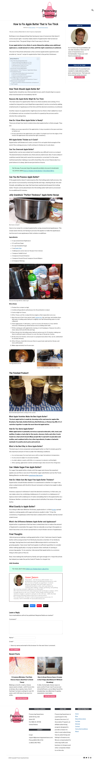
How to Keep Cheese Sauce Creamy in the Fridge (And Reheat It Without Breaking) (49, 679)
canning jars (38, 317)
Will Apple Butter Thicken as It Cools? (21, 65)
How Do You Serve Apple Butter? (20, 74)
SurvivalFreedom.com (38, 598)
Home (77, 714)
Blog (76, 716)
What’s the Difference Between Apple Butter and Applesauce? (26, 82)
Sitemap (77, 724)
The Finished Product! (16, 71)
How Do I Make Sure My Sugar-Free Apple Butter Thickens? (25, 79)
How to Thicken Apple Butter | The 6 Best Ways (38, 171)
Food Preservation (43, 27)
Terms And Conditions (81, 729)
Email (11, 641)
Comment (13, 619)
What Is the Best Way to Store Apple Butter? (22, 76)
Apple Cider (18, 248)
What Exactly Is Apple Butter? (18, 81)
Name (11, 637)
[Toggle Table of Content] (37, 59)
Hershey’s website (48, 590)
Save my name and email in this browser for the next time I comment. (33, 645)
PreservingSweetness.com (43, 597)
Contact (77, 726)
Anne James (32, 27)
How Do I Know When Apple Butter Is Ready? (22, 63)
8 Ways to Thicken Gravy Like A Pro (37, 569)
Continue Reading (22, 698)
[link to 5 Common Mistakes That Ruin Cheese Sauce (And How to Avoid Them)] (21, 665)
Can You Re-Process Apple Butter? (19, 68)
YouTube (16, 598)
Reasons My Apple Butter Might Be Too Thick (22, 62)
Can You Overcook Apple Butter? (20, 66)
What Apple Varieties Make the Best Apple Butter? (23, 73)
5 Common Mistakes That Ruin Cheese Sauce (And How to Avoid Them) (22, 679)
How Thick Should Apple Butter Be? (19, 60)
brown (54, 509)
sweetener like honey (36, 475)
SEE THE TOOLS (79, 77)
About (77, 731)
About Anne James (80, 719)
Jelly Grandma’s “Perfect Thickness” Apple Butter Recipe (24, 70)
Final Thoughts (14, 84)
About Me (79, 58)
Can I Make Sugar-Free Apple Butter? (19, 77)
